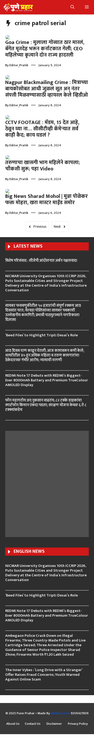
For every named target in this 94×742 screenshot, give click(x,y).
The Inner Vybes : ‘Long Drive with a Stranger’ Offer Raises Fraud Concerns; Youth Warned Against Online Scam (43, 675)
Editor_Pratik (18, 65)
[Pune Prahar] (18, 7)
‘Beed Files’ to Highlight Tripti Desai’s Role (41, 335)
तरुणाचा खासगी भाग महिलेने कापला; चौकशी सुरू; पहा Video (42, 165)
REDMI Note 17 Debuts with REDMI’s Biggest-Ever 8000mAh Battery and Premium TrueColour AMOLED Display (46, 380)
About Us (13, 724)
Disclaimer (54, 724)
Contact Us (33, 724)
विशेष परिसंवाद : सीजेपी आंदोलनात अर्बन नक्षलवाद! (41, 260)
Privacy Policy (78, 724)
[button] (72, 7)
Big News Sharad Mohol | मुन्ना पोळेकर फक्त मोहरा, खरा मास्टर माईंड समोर (46, 199)
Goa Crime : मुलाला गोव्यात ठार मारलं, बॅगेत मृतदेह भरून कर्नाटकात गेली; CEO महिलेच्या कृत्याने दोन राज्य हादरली (44, 48)
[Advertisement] (47, 483)
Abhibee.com (60, 713)
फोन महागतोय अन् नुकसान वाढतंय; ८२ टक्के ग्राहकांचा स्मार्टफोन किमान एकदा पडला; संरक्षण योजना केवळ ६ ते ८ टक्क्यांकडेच (45, 405)
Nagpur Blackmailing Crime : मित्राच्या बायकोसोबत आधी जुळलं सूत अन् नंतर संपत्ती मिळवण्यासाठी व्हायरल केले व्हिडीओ (46, 88)
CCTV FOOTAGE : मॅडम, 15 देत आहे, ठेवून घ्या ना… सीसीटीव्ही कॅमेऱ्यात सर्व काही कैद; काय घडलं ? (42, 129)
